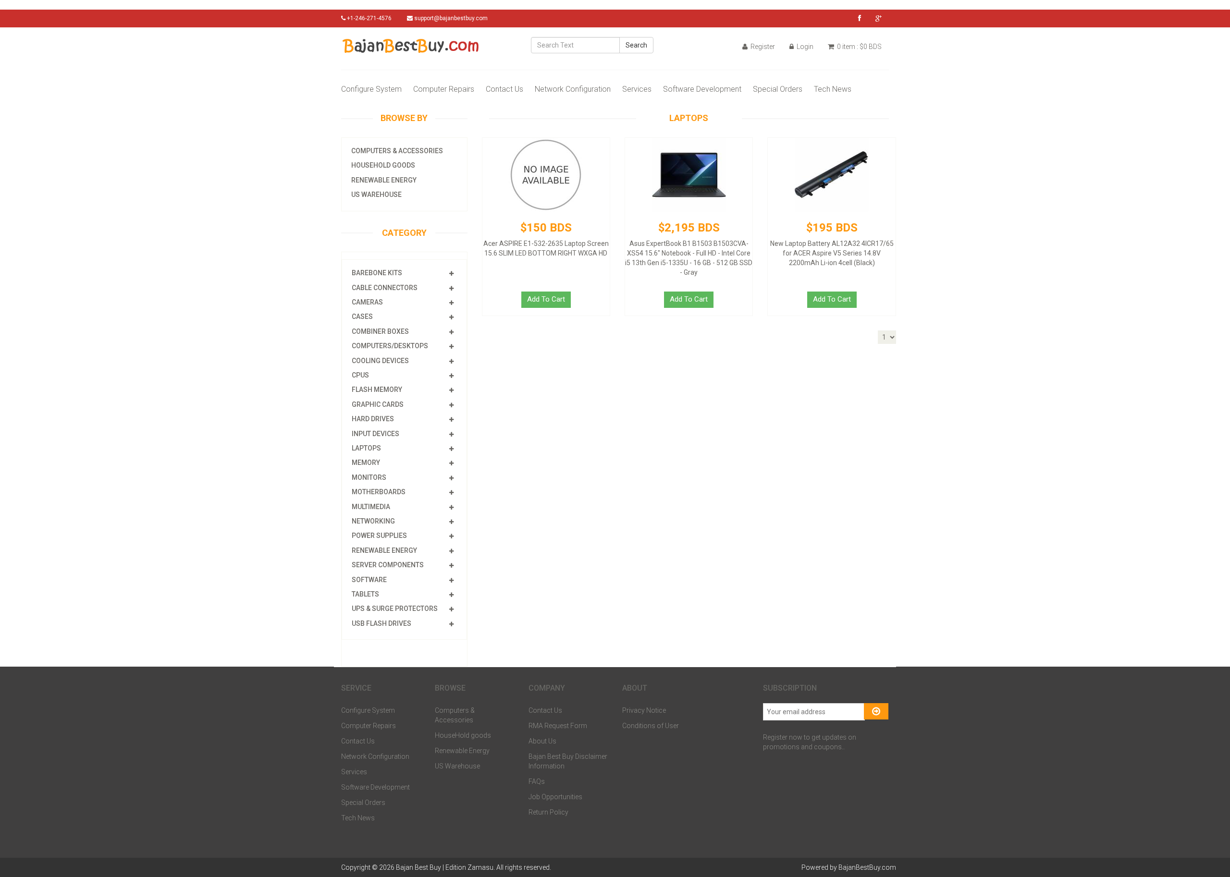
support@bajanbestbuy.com (451, 18)
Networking (373, 521)
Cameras (367, 302)
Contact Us (504, 89)
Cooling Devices (380, 361)
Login (804, 46)
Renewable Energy (384, 180)
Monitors (369, 477)
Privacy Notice (644, 710)
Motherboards (379, 492)
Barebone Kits (377, 273)
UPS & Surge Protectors (395, 608)
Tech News (832, 89)
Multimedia (371, 507)
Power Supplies (379, 535)
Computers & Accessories (397, 151)
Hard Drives (373, 419)
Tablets (365, 594)
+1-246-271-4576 (368, 18)
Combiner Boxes (380, 331)
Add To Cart (546, 299)
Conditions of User (650, 726)
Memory (366, 462)
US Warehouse (376, 194)
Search (636, 45)
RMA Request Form (558, 726)
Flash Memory (377, 389)
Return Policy (548, 812)
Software (369, 580)
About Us (542, 741)
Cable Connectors (385, 288)
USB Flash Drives (381, 623)
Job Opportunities (555, 797)
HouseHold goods (383, 165)
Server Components (388, 565)
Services (637, 89)
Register (762, 46)
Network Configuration (573, 89)
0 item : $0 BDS (859, 46)
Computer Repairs (443, 89)
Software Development (702, 89)
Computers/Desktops (390, 346)
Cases (362, 316)
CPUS (360, 375)
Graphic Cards (378, 404)
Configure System (371, 89)
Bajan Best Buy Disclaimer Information (568, 761)
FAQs (537, 781)
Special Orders (777, 89)
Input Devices (375, 434)
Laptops (366, 448)
